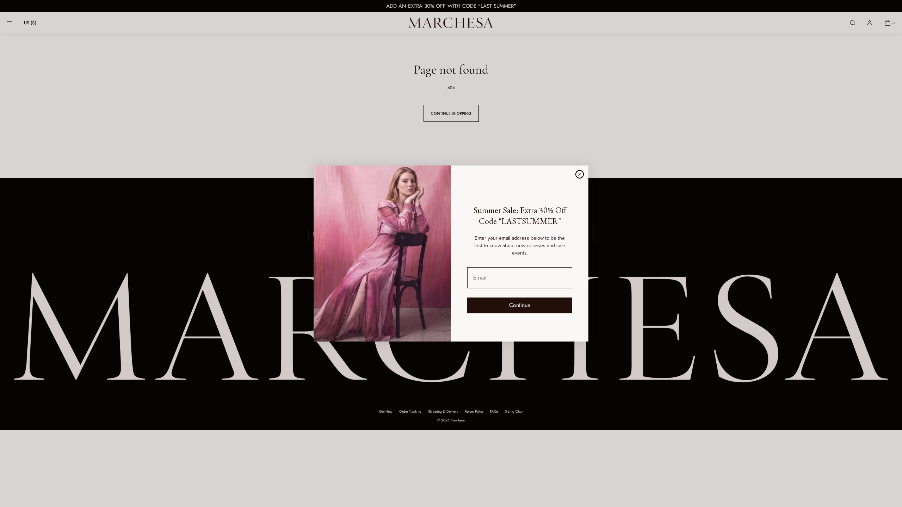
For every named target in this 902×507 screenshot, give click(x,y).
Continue (519, 305)
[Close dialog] (579, 174)
